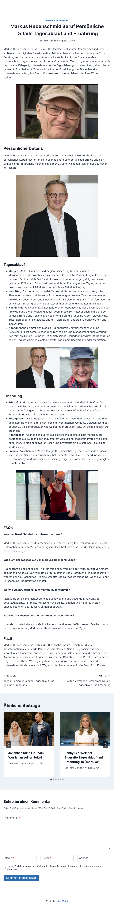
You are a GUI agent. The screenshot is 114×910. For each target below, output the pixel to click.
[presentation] (29, 729)
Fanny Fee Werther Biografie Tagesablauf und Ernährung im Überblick (84, 757)
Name (9, 857)
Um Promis (62, 900)
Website (83, 857)
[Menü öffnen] (107, 6)
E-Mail (46, 857)
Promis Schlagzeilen (57, 20)
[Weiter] (105, 744)
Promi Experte (49, 41)
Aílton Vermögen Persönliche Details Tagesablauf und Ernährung (88, 680)
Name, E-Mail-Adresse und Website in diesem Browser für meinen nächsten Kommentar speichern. (54, 868)
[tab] (51, 779)
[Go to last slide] (8, 744)
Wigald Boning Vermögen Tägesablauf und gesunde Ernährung (29, 680)
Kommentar (13, 817)
